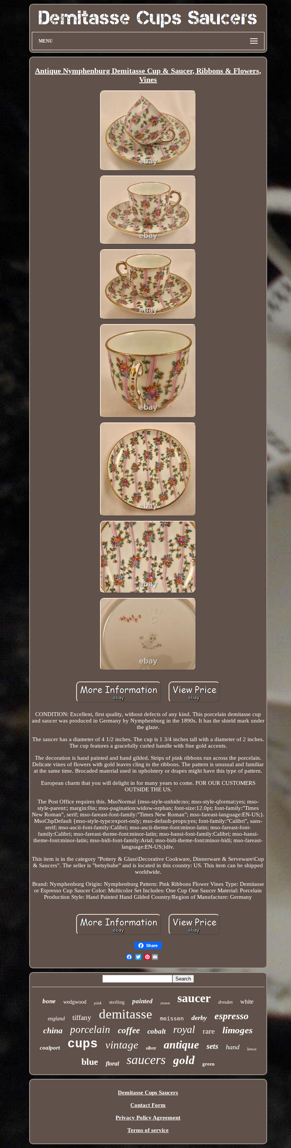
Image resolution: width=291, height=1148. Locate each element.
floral (112, 1063)
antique (181, 1044)
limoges (237, 1030)
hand (232, 1047)
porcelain (90, 1029)
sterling (117, 1002)
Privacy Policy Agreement (148, 1118)
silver (151, 1048)
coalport (50, 1048)
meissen (172, 1018)
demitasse (125, 1014)
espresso (231, 1015)
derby (199, 1017)
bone (49, 1001)
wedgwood (74, 1002)
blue (89, 1062)
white (246, 1001)
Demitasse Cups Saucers (148, 1092)
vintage (121, 1045)
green (208, 1064)
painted (142, 1001)
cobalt (156, 1031)
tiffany (81, 1017)
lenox (252, 1049)
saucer (194, 998)
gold (184, 1060)
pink (98, 1003)
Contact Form (148, 1105)
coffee (129, 1030)
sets (212, 1046)
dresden (225, 1002)
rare (209, 1031)
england (56, 1018)
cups (82, 1044)
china (53, 1030)
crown (165, 1003)
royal (184, 1029)
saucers (146, 1060)
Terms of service (148, 1130)
